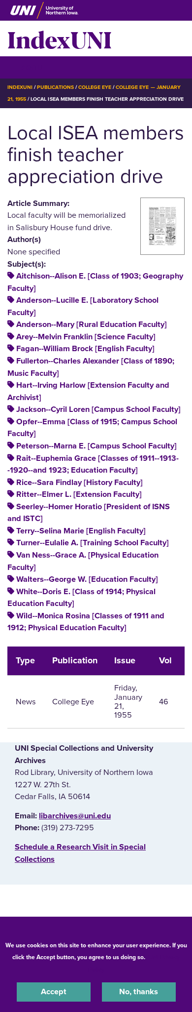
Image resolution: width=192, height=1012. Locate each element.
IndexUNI (59, 38)
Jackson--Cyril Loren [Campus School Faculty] (98, 409)
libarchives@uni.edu (75, 816)
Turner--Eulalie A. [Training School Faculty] (92, 543)
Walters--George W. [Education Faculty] (87, 579)
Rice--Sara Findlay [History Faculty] (79, 482)
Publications (55, 87)
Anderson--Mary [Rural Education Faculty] (91, 324)
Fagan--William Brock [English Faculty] (85, 349)
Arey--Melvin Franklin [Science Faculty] (86, 337)
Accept (53, 992)
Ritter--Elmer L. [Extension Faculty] (79, 494)
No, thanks (138, 992)
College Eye (94, 87)
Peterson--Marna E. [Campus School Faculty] (96, 446)
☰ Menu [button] (24, 67)
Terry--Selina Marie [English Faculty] (81, 531)
